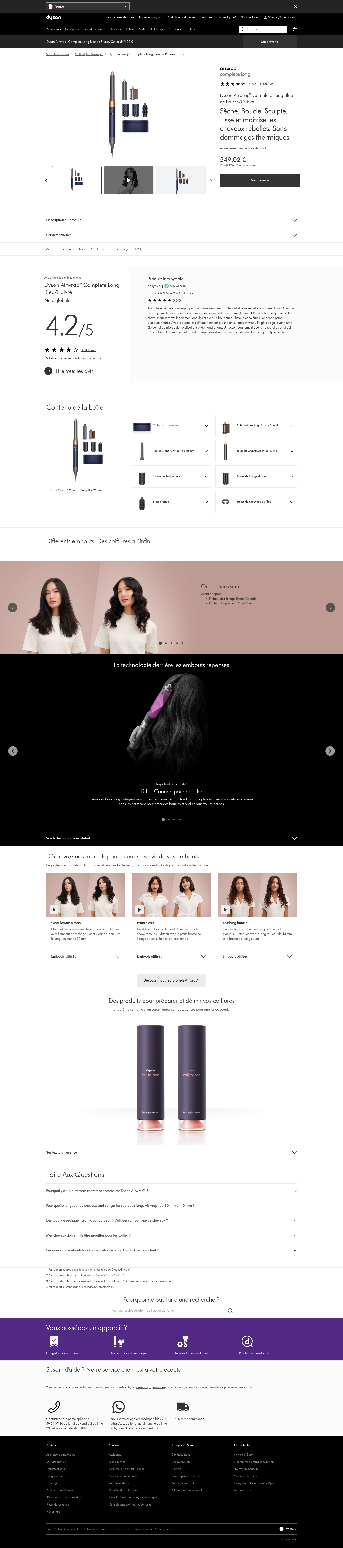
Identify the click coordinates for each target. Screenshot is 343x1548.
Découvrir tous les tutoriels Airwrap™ (171, 980)
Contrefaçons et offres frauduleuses (130, 1504)
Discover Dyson (181, 1462)
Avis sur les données (164, 1528)
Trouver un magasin (151, 17)
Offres (191, 29)
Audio (142, 29)
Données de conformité (123, 1490)
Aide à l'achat (117, 1462)
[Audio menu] (148, 29)
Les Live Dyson (242, 1490)
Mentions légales (143, 1528)
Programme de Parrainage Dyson (254, 1462)
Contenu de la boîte (73, 249)
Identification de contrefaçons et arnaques (133, 1497)
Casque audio (54, 1476)
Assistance (175, 29)
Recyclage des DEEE (183, 1483)
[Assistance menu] (184, 29)
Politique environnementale (187, 1490)
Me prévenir (269, 42)
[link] (68, 371)
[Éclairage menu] (166, 29)
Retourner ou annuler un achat (127, 1469)
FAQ (138, 249)
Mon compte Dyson (245, 1476)
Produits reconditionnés (181, 17)
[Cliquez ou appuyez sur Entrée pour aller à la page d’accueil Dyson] (53, 17)
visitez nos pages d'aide (150, 1387)
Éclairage (157, 29)
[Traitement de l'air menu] (136, 29)
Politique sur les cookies (95, 1528)
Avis (48, 249)
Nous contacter (250, 17)
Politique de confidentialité (67, 1528)
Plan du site (53, 1512)
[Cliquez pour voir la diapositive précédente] (12, 607)
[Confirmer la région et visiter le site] (295, 6)
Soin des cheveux (95, 29)
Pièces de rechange (57, 1504)
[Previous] (46, 180)
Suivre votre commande (123, 1476)
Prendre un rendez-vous (120, 17)
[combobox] (88, 6)
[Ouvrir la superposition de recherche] (263, 29)
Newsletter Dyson (244, 1454)
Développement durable (186, 1476)
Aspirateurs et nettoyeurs (60, 1454)
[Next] (211, 180)
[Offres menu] (197, 29)
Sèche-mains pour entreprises (64, 1497)
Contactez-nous (181, 1454)
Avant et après (100, 249)
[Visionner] (54, 909)
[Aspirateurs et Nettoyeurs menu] (81, 29)
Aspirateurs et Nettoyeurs (62, 29)
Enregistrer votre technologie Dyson (255, 1483)
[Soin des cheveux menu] (108, 29)
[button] (128, 180)
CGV (48, 1528)
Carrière (176, 1469)
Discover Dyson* (226, 17)
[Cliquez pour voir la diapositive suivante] (330, 607)
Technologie (122, 249)
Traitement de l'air (122, 29)
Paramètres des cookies (121, 1528)
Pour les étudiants (119, 1483)
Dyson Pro (206, 17)
